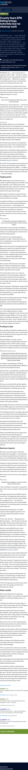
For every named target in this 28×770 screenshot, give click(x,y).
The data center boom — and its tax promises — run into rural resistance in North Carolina (13, 711)
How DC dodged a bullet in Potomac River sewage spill (14, 691)
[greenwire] (4, 688)
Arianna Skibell (4, 715)
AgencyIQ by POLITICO (6, 769)
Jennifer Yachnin (6, 30)
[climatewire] (5, 709)
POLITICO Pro (4, 767)
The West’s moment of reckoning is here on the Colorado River (13, 722)
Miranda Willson (4, 695)
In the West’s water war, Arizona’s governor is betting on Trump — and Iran (12, 701)
